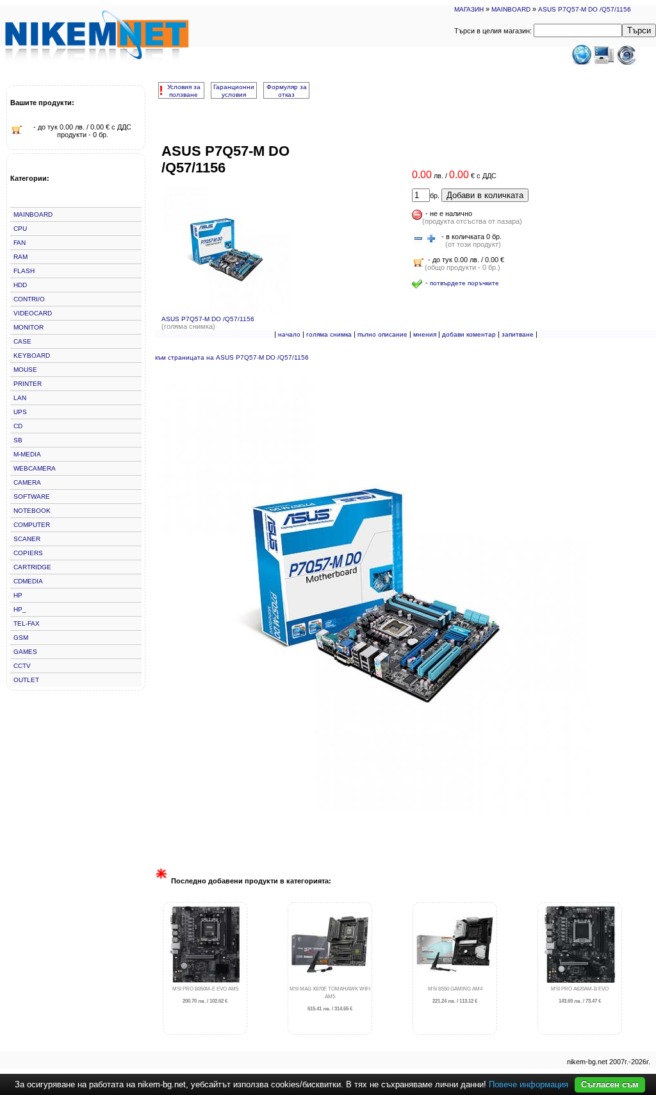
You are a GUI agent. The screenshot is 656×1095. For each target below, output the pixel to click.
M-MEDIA (27, 454)
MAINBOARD (510, 9)
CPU (20, 228)
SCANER (26, 538)
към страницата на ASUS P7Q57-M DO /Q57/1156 (232, 357)
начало (289, 334)
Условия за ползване (184, 90)
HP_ (19, 609)
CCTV (22, 665)
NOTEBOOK (32, 510)
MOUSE (25, 369)
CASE (22, 341)
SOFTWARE (31, 496)
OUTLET (26, 679)
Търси (639, 30)
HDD (20, 284)
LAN (19, 397)
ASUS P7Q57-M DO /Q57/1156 (584, 9)
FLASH (24, 270)
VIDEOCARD (32, 313)
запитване (518, 334)
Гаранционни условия (233, 90)
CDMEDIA (28, 581)
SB (17, 440)
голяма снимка (329, 334)
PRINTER (27, 383)
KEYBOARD (31, 355)
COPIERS (28, 552)
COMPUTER (31, 524)
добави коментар (469, 334)
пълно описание (382, 334)
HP (17, 595)
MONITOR (28, 327)
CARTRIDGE (32, 567)
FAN (19, 242)
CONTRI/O (29, 299)
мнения (424, 334)
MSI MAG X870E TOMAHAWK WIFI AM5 (330, 999)
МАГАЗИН (469, 9)
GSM (20, 637)
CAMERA (27, 482)
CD (17, 426)
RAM (20, 256)
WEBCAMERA (34, 468)
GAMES (25, 651)
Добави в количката (485, 195)
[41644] (418, 239)
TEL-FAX (26, 623)
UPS (20, 411)
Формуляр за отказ (286, 90)
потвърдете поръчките (464, 283)
